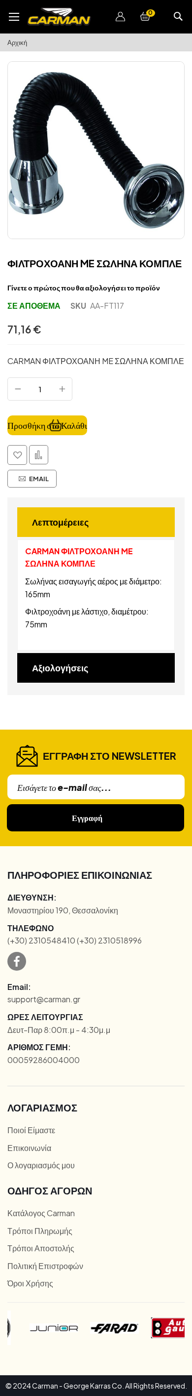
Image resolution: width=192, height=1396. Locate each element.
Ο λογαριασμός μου (41, 1165)
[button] (120, 16)
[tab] (96, 522)
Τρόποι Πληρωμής (39, 1231)
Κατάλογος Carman (41, 1213)
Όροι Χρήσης (30, 1283)
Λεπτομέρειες (60, 522)
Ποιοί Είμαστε (31, 1130)
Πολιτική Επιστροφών (45, 1266)
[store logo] (59, 16)
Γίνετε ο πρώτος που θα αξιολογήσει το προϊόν (83, 287)
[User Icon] (120, 16)
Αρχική (17, 42)
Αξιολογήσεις (60, 667)
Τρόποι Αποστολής (40, 1248)
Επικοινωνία (29, 1148)
